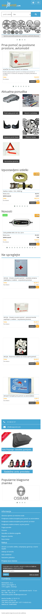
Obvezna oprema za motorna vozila (12, 516)
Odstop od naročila (7, 552)
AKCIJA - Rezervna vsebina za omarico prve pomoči (20, 357)
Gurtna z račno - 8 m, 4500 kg (12, 191)
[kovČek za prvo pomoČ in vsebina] (21, 59)
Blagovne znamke (7, 536)
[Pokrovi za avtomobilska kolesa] (21, 28)
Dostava (4, 530)
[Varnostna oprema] (11, 151)
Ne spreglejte (10, 255)
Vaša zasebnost (6, 554)
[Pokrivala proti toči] (11, 103)
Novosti (6, 211)
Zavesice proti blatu (11, 137)
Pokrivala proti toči (11, 113)
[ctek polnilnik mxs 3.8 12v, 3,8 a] (21, 222)
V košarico (33, 81)
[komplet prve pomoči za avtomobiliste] (21, 386)
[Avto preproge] (21, 441)
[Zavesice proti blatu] (11, 127)
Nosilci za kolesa (31, 113)
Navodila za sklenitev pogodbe (11, 533)
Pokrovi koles (31, 137)
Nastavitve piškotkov (8, 557)
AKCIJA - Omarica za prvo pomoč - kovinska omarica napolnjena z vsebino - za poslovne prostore (20, 279)
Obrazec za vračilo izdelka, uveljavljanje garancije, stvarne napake (19, 548)
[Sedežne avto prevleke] (21, 463)
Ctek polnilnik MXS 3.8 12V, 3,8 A (13, 233)
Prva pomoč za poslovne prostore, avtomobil (18, 46)
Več (38, 81)
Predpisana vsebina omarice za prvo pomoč (15, 524)
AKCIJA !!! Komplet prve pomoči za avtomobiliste (19, 396)
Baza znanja (5, 539)
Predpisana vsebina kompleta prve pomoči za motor (18, 521)
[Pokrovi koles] (31, 127)
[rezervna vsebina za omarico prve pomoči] (21, 346)
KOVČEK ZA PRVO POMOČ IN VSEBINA (15, 69)
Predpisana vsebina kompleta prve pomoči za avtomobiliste (20, 518)
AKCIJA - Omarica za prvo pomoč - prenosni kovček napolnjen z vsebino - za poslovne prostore (20, 318)
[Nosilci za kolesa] (31, 103)
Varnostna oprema (11, 161)
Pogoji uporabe (6, 527)
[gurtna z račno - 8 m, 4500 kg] (21, 181)
